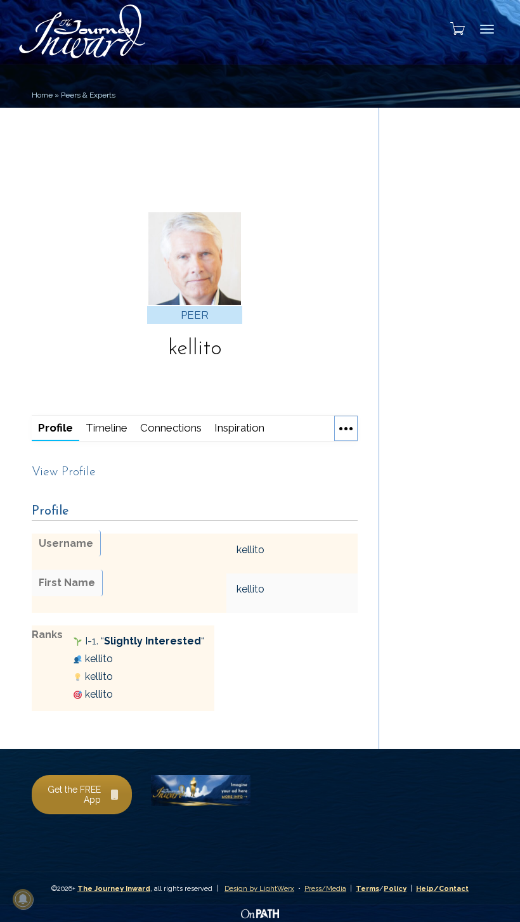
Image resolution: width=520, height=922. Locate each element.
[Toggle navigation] (487, 29)
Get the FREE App (74, 794)
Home (42, 95)
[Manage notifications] (23, 899)
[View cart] (453, 28)
